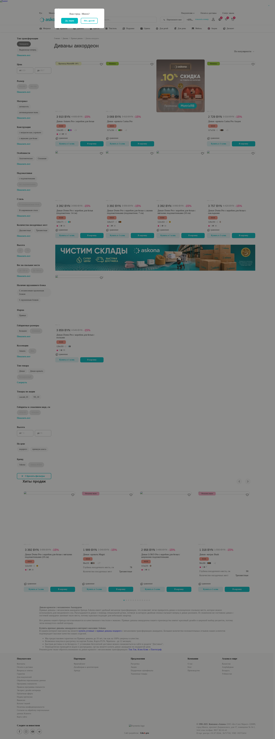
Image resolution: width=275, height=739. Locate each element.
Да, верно (69, 21)
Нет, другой (89, 21)
